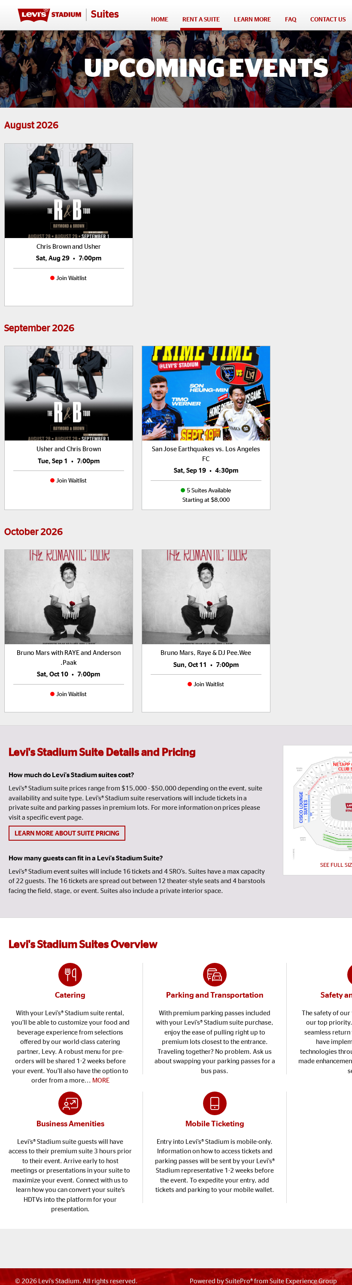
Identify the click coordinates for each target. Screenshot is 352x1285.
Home (159, 20)
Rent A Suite (201, 20)
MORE (100, 1080)
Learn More (253, 22)
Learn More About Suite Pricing (67, 833)
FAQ (290, 20)
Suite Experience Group (303, 1281)
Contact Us (328, 20)
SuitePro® (239, 1281)
